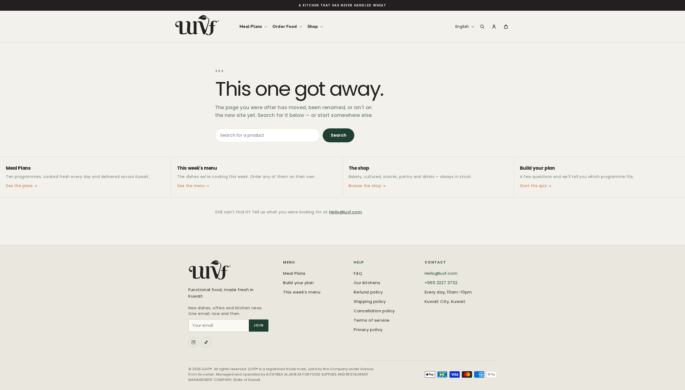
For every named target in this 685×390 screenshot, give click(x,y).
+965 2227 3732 (441, 282)
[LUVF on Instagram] (193, 342)
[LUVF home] (230, 271)
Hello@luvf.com (345, 212)
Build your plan (298, 282)
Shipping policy (370, 301)
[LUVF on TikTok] (206, 342)
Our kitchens (367, 282)
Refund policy (368, 292)
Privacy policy (368, 329)
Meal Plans (294, 273)
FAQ (358, 273)
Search (338, 135)
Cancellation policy (374, 311)
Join (259, 325)
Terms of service (372, 320)
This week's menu (302, 292)
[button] (252, 26)
